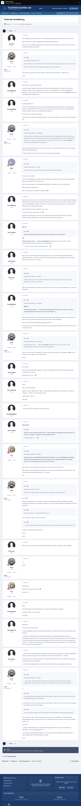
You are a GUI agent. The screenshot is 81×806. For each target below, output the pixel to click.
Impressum (8, 785)
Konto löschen (8, 783)
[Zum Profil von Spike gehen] (11, 162)
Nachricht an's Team (10, 777)
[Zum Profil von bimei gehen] (11, 56)
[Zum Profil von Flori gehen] (11, 449)
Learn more (2, 2)
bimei (11, 61)
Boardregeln (8, 780)
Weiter (10, 30)
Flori (11, 455)
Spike (11, 168)
